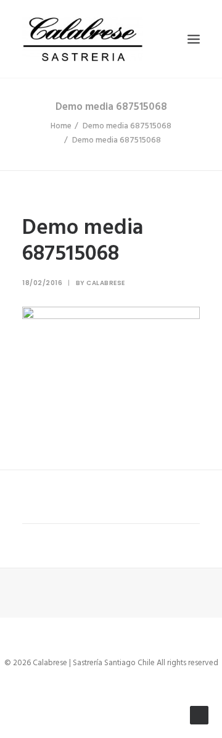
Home (61, 126)
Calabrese (105, 283)
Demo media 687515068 (127, 126)
